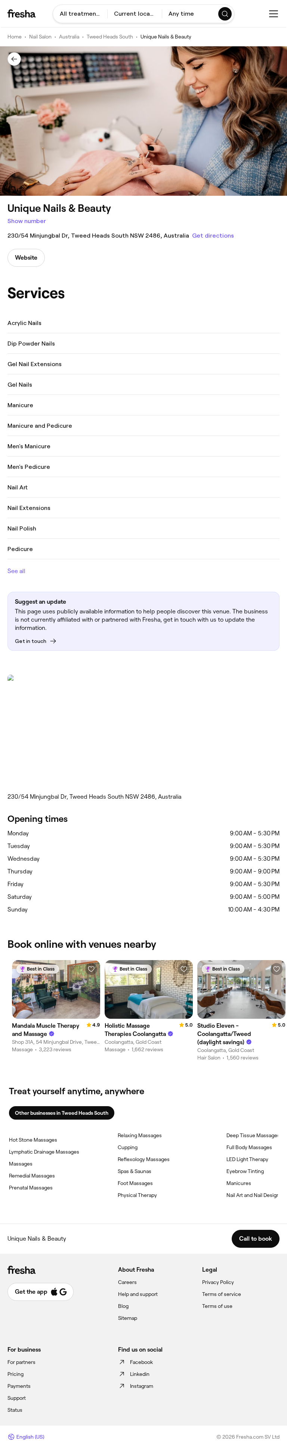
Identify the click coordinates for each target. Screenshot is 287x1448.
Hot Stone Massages (33, 1140)
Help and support (138, 1294)
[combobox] (80, 13)
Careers (127, 1282)
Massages (21, 1164)
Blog (123, 1306)
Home (14, 37)
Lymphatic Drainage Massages (44, 1152)
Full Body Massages (249, 1147)
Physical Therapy (137, 1195)
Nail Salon (40, 37)
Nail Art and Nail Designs (254, 1195)
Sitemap (127, 1318)
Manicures (238, 1183)
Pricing (15, 1374)
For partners (21, 1362)
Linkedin (139, 1374)
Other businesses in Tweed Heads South (61, 1113)
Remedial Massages (32, 1176)
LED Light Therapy (247, 1159)
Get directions (213, 235)
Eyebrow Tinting (245, 1171)
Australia (69, 37)
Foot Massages (135, 1183)
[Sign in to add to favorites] (91, 969)
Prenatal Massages (31, 1188)
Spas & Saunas (134, 1171)
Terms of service (221, 1294)
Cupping (128, 1147)
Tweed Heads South (110, 37)
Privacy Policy (218, 1282)
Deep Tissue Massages (253, 1135)
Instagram (141, 1386)
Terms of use (217, 1306)
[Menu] (274, 14)
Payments (19, 1386)
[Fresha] (21, 13)
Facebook (141, 1362)
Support (16, 1398)
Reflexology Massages (144, 1159)
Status (14, 1410)
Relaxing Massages (140, 1135)
